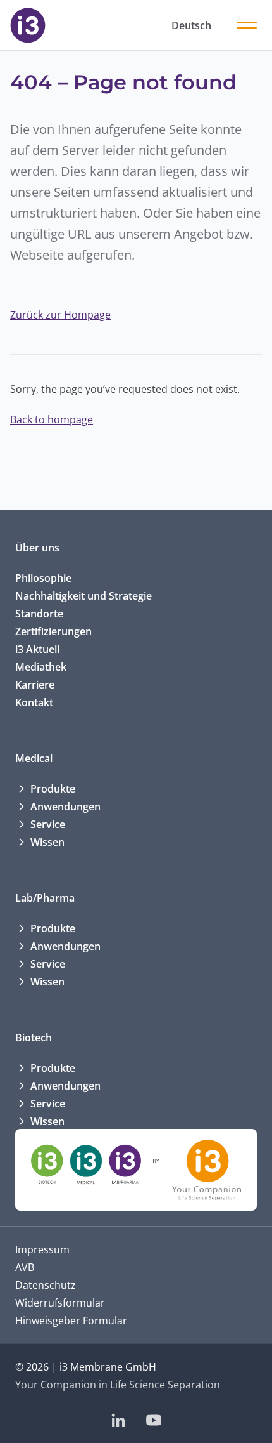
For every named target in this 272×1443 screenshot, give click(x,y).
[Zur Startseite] (28, 25)
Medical (34, 758)
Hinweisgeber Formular (71, 1321)
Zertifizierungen (53, 631)
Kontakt (34, 702)
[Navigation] (247, 25)
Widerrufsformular (60, 1303)
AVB (24, 1267)
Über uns (37, 548)
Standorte (39, 614)
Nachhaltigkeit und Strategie (83, 596)
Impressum (42, 1249)
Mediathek (40, 667)
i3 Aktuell (37, 649)
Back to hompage (51, 419)
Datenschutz (45, 1285)
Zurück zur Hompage (60, 315)
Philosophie (43, 578)
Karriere (34, 685)
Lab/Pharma (45, 898)
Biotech (33, 1037)
